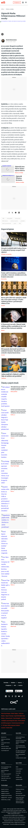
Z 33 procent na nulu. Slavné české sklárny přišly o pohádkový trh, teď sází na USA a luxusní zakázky (13, 326)
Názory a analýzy (10, 9)
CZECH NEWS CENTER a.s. (19, 809)
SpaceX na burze (5, 789)
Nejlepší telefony (5, 791)
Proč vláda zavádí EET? (6, 774)
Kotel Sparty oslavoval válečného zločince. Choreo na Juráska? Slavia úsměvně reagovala (19, 533)
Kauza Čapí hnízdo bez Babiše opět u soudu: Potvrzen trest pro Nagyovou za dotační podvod (18, 581)
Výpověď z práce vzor (6, 778)
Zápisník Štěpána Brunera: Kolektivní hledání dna (20, 178)
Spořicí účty (18, 791)
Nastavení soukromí (8, 820)
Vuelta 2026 (9, 727)
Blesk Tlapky (14, 713)
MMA (17, 767)
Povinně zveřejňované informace (17, 824)
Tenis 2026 (18, 773)
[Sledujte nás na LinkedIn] (6, 696)
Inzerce (20, 682)
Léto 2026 (18, 733)
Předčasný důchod (20, 789)
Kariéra (20, 685)
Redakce (13, 682)
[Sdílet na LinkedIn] (19, 212)
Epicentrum (3, 737)
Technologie (4, 785)
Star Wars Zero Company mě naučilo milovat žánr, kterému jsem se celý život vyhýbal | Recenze (19, 558)
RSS (15, 685)
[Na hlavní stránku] (3, 2)
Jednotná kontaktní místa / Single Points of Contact (13, 822)
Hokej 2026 (18, 771)
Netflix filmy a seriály (5, 799)
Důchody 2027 (19, 793)
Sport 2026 (19, 763)
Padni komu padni (5, 776)
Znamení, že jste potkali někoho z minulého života (21, 742)
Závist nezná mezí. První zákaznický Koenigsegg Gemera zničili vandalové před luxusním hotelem (19, 434)
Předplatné (8, 685)
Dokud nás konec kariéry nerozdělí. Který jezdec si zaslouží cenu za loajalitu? (17, 604)
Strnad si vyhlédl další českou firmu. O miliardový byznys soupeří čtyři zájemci (14, 250)
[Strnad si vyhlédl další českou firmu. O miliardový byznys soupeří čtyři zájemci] (14, 239)
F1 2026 (17, 775)
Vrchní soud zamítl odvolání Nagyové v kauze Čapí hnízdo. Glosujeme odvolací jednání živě (18, 411)
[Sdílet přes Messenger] (15, 212)
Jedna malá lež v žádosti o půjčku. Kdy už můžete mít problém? (13, 375)
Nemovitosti (9, 718)
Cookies (23, 819)
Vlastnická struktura (18, 820)
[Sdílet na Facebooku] (9, 212)
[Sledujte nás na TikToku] (22, 696)
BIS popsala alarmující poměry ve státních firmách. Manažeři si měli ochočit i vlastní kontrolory (13, 351)
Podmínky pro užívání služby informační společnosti (13, 817)
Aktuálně (3, 733)
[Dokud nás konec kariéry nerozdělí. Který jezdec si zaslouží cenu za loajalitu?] (5, 610)
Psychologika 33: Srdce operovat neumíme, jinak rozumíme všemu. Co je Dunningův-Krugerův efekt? (18, 462)
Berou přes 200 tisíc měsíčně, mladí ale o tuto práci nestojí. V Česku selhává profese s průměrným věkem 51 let (13, 300)
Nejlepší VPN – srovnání (6, 797)
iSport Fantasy (9, 716)
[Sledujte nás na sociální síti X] (9, 696)
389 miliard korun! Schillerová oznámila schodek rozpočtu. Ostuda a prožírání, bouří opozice (19, 388)
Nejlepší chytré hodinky (6, 795)
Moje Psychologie (5, 713)
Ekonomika (19, 785)
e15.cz (2, 9)
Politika (3, 763)
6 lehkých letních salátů (21, 758)
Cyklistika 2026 (19, 779)
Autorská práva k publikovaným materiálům (13, 815)
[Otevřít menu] (25, 2)
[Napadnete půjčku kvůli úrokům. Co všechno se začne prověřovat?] (6, 521)
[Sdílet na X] (12, 212)
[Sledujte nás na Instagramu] (15, 696)
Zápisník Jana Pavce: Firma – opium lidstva (20, 168)
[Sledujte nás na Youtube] (19, 696)
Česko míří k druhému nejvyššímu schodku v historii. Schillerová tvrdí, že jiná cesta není (14, 275)
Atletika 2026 (19, 777)
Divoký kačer (4, 780)
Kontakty (6, 682)
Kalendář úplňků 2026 (6, 748)
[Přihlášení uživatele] (22, 2)
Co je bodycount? (5, 750)
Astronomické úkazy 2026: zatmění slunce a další (21, 747)
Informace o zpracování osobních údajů (11, 819)
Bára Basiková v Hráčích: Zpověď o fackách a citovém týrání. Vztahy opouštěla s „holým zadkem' (18, 623)
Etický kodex (6, 824)
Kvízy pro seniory (5, 746)
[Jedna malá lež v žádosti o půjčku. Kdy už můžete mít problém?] (14, 365)
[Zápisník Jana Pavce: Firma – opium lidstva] (7, 169)
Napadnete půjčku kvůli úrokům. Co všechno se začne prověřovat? (18, 516)
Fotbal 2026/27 (19, 769)
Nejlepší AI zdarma (5, 793)
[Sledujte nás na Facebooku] (12, 696)
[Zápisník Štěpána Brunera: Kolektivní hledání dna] (8, 179)
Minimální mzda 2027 (20, 795)
